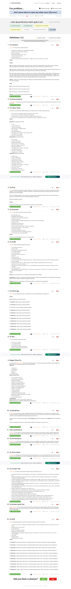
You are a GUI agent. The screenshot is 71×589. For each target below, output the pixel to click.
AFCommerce (12, 441)
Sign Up (59, 3)
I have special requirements (39, 29)
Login (53, 3)
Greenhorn (39, 402)
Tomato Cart (12, 471)
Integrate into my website (41, 25)
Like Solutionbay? (15, 176)
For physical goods (15, 25)
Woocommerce (12, 101)
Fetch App (12, 293)
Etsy (10, 190)
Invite (28, 586)
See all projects (52, 176)
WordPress (12, 413)
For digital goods (28, 25)
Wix (10, 339)
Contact (36, 586)
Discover (52, 29)
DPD (10, 522)
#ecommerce (58, 15)
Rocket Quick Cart (13, 507)
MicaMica (34, 96)
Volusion (11, 47)
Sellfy (11, 244)
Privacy (45, 586)
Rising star (38, 96)
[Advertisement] (35, 183)
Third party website (15, 29)
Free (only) (26, 29)
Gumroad (11, 212)
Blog (32, 586)
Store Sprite (12, 455)
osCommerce (12, 432)
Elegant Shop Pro (19, 363)
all (17, 22)
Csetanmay (34, 402)
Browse (47, 3)
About (24, 586)
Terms (40, 586)
